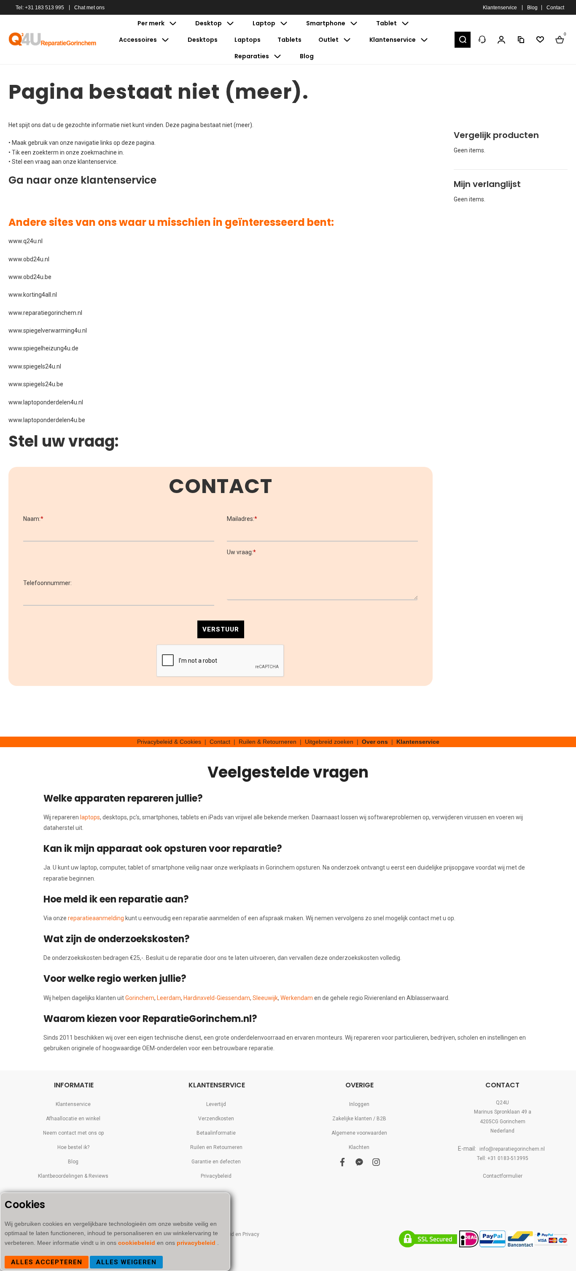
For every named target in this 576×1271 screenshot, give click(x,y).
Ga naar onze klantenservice (82, 180)
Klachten (359, 1147)
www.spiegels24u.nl (34, 366)
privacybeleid (197, 1242)
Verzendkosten (216, 1119)
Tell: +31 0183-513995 (502, 1158)
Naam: (33, 518)
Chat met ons (89, 8)
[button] (463, 40)
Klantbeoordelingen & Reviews (73, 1176)
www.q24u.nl (25, 241)
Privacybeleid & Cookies (169, 741)
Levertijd (216, 1104)
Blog (532, 8)
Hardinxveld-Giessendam (216, 998)
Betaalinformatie (216, 1133)
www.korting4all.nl (32, 294)
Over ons (375, 741)
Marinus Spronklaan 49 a (502, 1112)
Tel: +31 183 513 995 (40, 8)
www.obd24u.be (29, 277)
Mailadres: (242, 518)
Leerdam (169, 998)
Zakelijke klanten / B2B (359, 1119)
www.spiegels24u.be (35, 384)
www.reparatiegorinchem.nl (45, 312)
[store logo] (52, 39)
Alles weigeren (126, 1262)
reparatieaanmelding (96, 918)
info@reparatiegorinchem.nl (512, 1149)
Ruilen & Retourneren (267, 741)
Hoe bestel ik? (73, 1147)
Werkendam (296, 998)
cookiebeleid (137, 1242)
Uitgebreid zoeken (329, 741)
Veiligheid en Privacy (235, 1234)
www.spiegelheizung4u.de (43, 348)
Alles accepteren (46, 1262)
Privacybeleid (216, 1176)
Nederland (502, 1131)
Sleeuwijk (265, 998)
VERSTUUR (220, 629)
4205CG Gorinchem (502, 1122)
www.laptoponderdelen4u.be (46, 420)
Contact (555, 8)
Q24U (502, 1103)
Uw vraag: (241, 552)
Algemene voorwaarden (359, 1133)
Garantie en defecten (216, 1162)
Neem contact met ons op (73, 1133)
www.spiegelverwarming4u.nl (47, 330)
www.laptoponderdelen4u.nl (45, 402)
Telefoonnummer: (47, 583)
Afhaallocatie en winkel (73, 1119)
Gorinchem (139, 998)
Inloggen (359, 1104)
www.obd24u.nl (28, 259)
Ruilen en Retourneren (216, 1147)
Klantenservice (500, 8)
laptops (90, 817)
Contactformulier (502, 1176)
